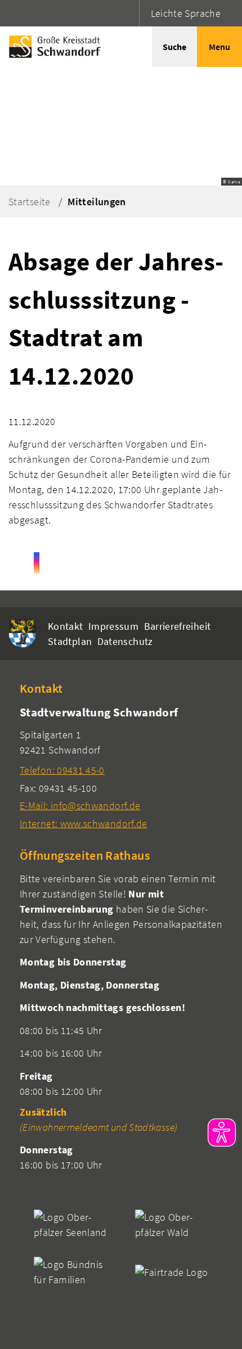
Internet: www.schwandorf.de (83, 823)
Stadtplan (70, 641)
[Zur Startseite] (52, 46)
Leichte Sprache (186, 13)
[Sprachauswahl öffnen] (129, 13)
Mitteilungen (97, 201)
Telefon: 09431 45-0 (62, 770)
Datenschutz (125, 641)
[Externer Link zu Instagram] (36, 563)
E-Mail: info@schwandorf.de (80, 805)
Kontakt (65, 626)
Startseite (29, 201)
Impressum (113, 626)
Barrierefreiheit (177, 626)
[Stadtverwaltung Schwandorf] (121, 767)
